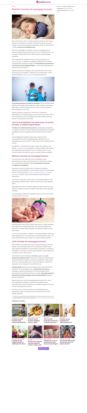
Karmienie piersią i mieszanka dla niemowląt (35, 340)
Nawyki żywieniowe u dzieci (34, 317)
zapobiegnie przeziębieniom (45, 127)
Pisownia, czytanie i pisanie (18, 317)
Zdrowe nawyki (47, 339)
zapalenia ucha (42, 255)
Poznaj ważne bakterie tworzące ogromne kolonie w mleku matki (35, 343)
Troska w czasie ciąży (65, 339)
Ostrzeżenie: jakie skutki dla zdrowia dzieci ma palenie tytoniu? (67, 342)
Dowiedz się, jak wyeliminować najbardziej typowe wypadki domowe (66, 320)
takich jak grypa (27, 74)
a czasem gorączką (22, 148)
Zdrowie (13, 6)
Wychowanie (63, 317)
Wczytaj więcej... (43, 348)
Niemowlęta (46, 317)
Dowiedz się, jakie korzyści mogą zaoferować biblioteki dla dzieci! (19, 320)
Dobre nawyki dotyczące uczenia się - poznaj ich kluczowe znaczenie (51, 320)
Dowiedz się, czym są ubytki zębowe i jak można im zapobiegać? (51, 342)
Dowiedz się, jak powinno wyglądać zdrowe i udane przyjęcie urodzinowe (34, 320)
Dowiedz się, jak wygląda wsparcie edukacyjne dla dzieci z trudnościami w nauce (19, 342)
